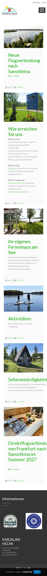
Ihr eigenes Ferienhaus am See (23, 247)
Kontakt (44, 2)
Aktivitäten (19, 318)
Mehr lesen (13, 76)
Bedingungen (37, 2)
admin (10, 87)
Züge (10, 168)
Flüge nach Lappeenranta (18, 192)
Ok (37, 572)
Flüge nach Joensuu (16, 183)
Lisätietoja (27, 572)
